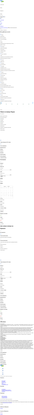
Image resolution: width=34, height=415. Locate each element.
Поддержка (3, 381)
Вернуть (1, 412)
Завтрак (1, 247)
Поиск (7, 27)
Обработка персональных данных (7, 390)
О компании (3, 389)
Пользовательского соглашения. (7, 402)
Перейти (1, 408)
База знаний (3, 380)
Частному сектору (4, 397)
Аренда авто (4, 383)
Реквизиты (3, 391)
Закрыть (1, 414)
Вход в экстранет (4, 396)
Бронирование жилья (5, 384)
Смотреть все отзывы (3, 157)
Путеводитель (4, 382)
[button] (1, 103)
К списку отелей (3, 27)
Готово (1, 176)
